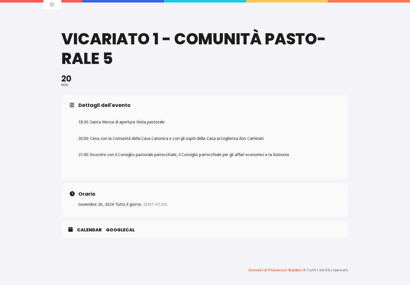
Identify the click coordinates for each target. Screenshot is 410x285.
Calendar (89, 230)
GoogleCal (120, 230)
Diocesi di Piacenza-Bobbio (275, 270)
